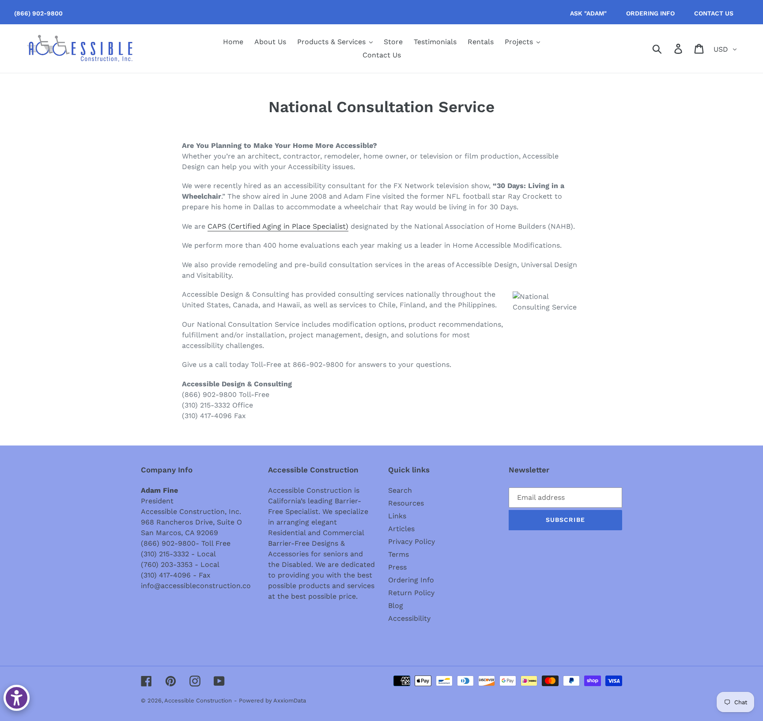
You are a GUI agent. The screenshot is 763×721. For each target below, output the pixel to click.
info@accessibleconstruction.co (196, 585)
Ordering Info (411, 580)
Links (397, 516)
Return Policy (411, 593)
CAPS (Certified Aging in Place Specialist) (278, 226)
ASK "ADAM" (588, 13)
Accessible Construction (198, 700)
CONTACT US (713, 13)
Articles (401, 529)
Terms (398, 554)
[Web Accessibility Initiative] (16, 697)
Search (400, 490)
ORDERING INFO (650, 13)
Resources (406, 503)
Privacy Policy (411, 541)
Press (397, 567)
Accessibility (409, 618)
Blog (395, 605)
